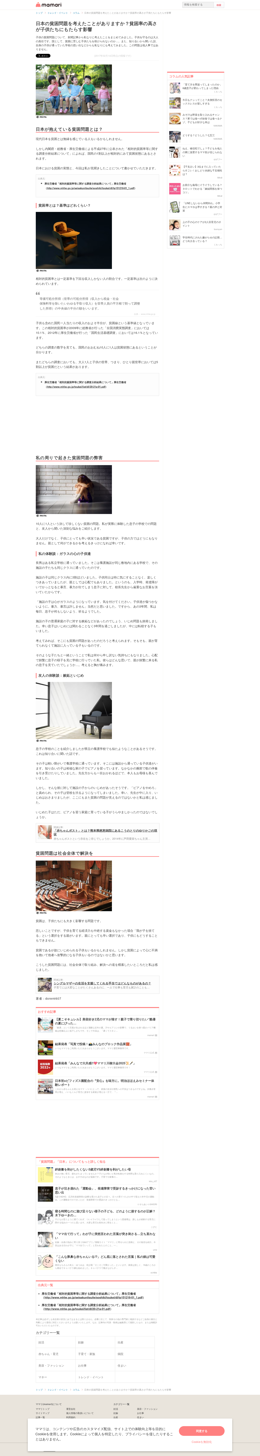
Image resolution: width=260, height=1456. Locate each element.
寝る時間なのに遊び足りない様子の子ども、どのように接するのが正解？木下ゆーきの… (105, 1213)
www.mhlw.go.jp (148, 313)
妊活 (115, 1408)
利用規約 (70, 1417)
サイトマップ (42, 1413)
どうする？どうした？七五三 (199, 135)
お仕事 (140, 1413)
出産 (115, 1417)
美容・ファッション (147, 1408)
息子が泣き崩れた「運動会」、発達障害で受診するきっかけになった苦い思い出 (105, 1190)
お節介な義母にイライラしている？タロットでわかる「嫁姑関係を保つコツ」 (202, 188)
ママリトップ (42, 1408)
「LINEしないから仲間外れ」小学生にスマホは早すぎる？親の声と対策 (202, 206)
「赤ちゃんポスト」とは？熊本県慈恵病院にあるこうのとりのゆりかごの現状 (105, 832)
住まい (140, 1417)
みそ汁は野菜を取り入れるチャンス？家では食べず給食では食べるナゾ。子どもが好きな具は (202, 118)
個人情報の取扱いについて (80, 1413)
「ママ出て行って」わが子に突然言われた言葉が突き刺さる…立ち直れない (105, 1236)
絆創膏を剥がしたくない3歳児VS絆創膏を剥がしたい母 (93, 1169)
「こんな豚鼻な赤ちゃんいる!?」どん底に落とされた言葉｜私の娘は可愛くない (105, 1259)
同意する (201, 1431)
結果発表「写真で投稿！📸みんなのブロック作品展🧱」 (94, 1044)
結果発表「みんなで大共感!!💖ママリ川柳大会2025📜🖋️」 (95, 1063)
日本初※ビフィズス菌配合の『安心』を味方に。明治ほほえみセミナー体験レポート (104, 1083)
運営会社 (70, 1408)
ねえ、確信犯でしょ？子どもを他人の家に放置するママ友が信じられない (202, 152)
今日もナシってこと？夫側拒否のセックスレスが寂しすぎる (202, 101)
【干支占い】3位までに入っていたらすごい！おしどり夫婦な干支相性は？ (202, 170)
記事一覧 (40, 1417)
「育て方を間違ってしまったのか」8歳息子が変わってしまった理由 (202, 86)
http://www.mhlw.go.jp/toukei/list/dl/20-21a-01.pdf (76, 386)
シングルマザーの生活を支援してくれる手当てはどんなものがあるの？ (102, 983)
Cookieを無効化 (202, 1442)
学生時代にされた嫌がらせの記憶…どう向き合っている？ (202, 239)
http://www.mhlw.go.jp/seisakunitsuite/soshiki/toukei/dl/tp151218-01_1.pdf (90, 188)
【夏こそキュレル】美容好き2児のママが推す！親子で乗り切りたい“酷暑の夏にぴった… (105, 1021)
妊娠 (115, 1413)
